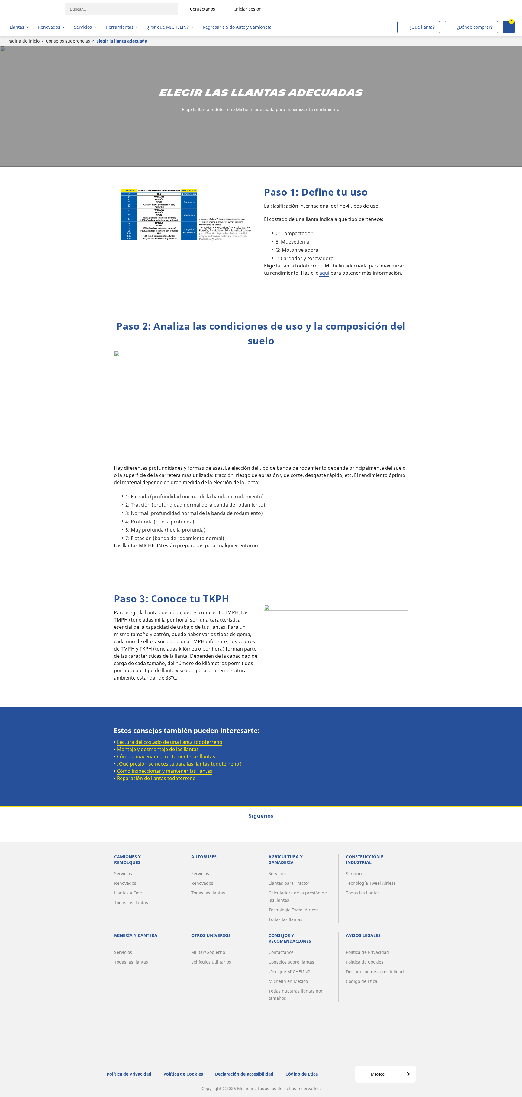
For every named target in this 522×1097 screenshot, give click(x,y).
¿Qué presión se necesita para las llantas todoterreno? (179, 763)
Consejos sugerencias (68, 41)
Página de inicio (23, 41)
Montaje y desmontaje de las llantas (158, 749)
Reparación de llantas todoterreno (156, 778)
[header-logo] (33, 9)
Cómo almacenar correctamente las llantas (166, 756)
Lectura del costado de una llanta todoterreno (169, 742)
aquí (324, 273)
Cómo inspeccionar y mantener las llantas (164, 771)
